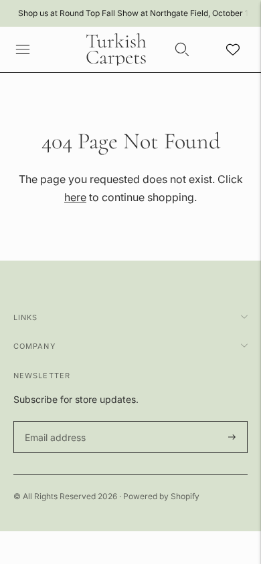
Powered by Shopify (161, 496)
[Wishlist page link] (233, 49)
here (75, 197)
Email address (53, 421)
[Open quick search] (182, 49)
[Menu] (22, 49)
